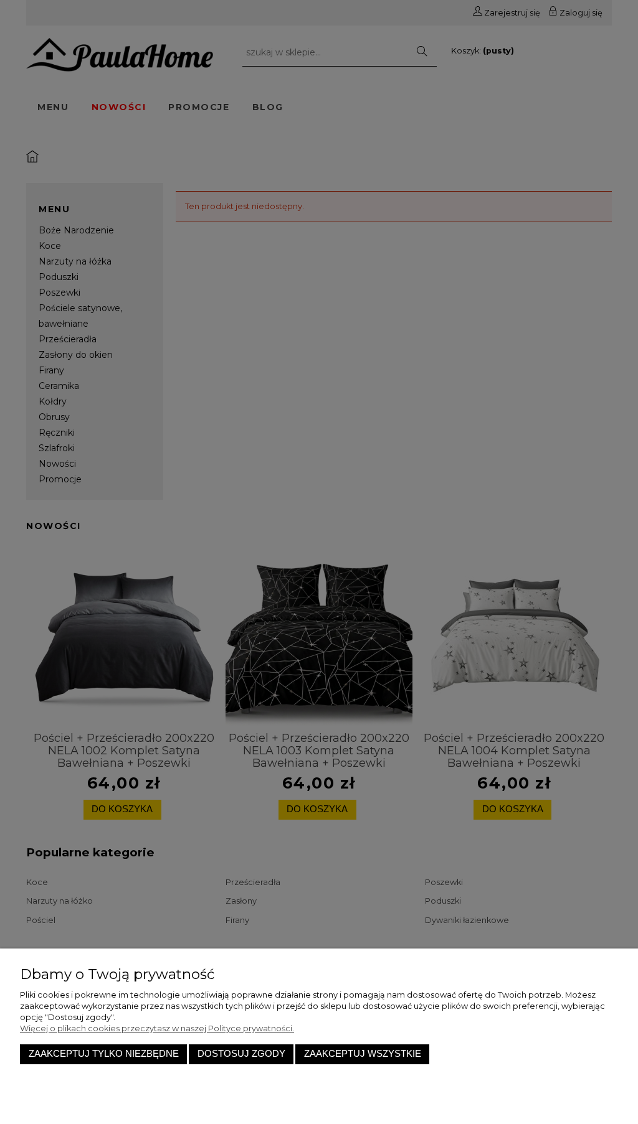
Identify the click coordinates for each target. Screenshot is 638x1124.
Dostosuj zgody (241, 1054)
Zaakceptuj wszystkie (362, 1054)
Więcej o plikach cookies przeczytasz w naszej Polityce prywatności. (157, 1028)
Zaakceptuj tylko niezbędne (104, 1054)
